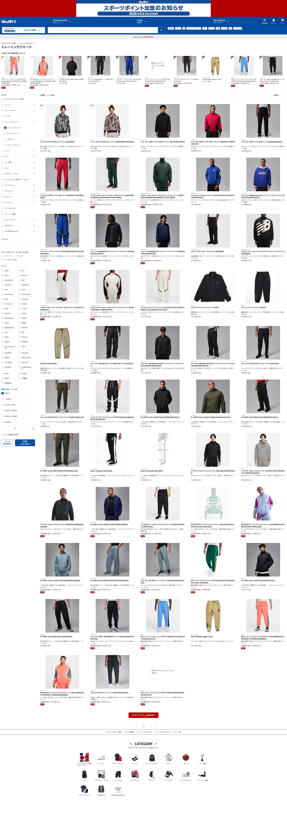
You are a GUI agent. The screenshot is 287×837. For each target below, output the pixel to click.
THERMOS (8, 367)
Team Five (25, 362)
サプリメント (9, 191)
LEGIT (6, 308)
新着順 (276, 95)
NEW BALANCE (9, 327)
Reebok (7, 342)
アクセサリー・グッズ (11, 173)
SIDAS (23, 346)
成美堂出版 (8, 383)
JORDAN (170, 28)
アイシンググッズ (10, 208)
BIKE (23, 280)
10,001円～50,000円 (11, 416)
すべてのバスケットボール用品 (14, 99)
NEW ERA (24, 327)
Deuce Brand (9, 294)
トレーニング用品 (10, 214)
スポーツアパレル (10, 219)
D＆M (23, 289)
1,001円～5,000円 (10, 404)
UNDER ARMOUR (26, 367)
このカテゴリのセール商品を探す (143, 715)
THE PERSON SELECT (11, 231)
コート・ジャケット (13, 145)
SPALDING (25, 353)
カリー (205, 28)
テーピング (8, 202)
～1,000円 (8, 399)
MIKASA (24, 313)
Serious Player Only (10, 347)
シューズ (7, 105)
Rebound (24, 337)
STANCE (7, 357)
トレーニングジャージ (14, 127)
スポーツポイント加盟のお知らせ (143, 36)
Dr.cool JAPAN (26, 294)
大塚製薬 (24, 378)
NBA (230, 28)
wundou (24, 373)
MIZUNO (24, 318)
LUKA (217, 28)
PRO (23, 332)
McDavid (7, 313)
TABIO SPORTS (26, 357)
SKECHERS (8, 353)
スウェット (10, 139)
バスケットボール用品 (8, 43)
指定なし (7, 393)
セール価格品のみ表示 (11, 434)
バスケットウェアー (11, 110)
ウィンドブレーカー (13, 133)
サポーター (8, 197)
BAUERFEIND (9, 280)
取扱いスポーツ (60, 21)
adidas (7, 270)
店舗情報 (140, 21)
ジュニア (20, 256)
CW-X (6, 289)
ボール (7, 156)
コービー (211, 28)
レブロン (178, 28)
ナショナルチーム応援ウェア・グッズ (16, 179)
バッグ (7, 168)
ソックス (7, 116)
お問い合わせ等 (219, 21)
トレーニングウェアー (27, 43)
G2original (25, 299)
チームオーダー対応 (11, 259)
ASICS (6, 275)
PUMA (7, 337)
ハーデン (224, 28)
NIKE (6, 332)
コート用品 (8, 162)
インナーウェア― (10, 185)
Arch (23, 270)
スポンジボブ (237, 28)
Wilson (7, 373)
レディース (8, 256)
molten (7, 322)
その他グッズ (9, 225)
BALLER (24, 275)
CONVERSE (25, 285)
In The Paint (8, 304)
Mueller (24, 322)
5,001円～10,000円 (10, 410)
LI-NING (24, 308)
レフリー (7, 151)
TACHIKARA (8, 362)
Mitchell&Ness (9, 318)
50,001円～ (8, 422)
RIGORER (24, 342)
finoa (6, 299)
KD (184, 28)
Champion (8, 285)
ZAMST (7, 378)
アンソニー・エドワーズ (194, 28)
